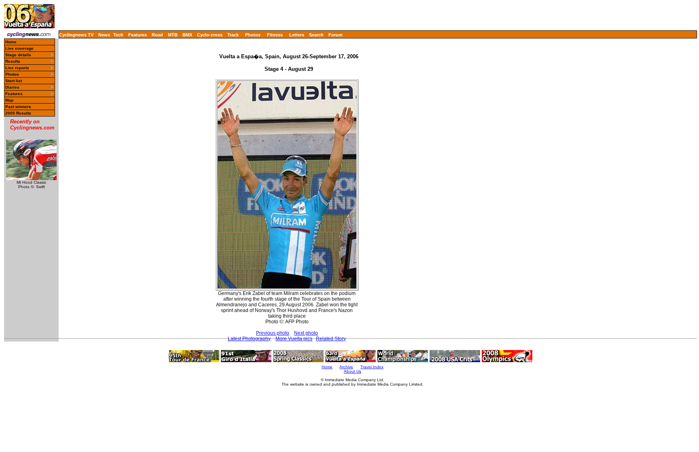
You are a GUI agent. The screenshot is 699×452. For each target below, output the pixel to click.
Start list (13, 81)
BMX (187, 34)
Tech (118, 34)
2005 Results (18, 113)
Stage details (18, 55)
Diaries (12, 87)
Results (12, 61)
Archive (346, 367)
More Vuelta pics (293, 339)
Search (316, 34)
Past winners (18, 106)
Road (157, 34)
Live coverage (19, 48)
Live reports (17, 68)
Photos (253, 34)
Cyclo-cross (209, 34)
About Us (352, 371)
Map (9, 100)
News (104, 34)
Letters (296, 34)
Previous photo (272, 333)
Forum (335, 34)
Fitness (275, 34)
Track (233, 34)
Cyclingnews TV (76, 34)
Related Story (331, 339)
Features (137, 34)
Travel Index (371, 367)
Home (11, 42)
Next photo (306, 333)
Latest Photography (249, 339)
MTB (173, 34)
